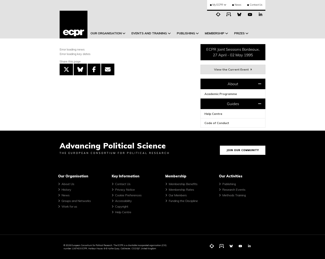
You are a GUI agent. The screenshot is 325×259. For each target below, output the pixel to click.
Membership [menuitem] (214, 33)
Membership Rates (181, 189)
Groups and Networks (76, 201)
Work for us (69, 206)
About (233, 83)
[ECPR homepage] (73, 24)
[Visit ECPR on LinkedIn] (260, 14)
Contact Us (256, 4)
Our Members (178, 195)
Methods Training (234, 195)
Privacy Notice (125, 189)
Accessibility (123, 201)
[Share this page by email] (107, 69)
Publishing (229, 184)
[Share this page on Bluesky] (80, 69)
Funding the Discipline (183, 201)
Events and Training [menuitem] (149, 33)
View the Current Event (232, 69)
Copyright (121, 206)
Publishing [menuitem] (186, 33)
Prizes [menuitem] (239, 33)
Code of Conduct (216, 123)
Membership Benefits (183, 184)
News (238, 4)
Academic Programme (220, 94)
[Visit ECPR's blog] (218, 14)
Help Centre (213, 114)
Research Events (233, 189)
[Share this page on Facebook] (94, 69)
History (66, 189)
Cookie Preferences (128, 195)
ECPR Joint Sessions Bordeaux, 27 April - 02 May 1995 (233, 52)
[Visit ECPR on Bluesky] (239, 14)
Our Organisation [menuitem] (106, 33)
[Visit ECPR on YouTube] (250, 14)
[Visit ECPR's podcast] (229, 14)
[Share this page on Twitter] (66, 69)
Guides (233, 103)
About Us (68, 184)
